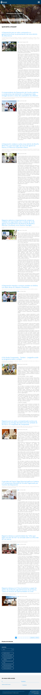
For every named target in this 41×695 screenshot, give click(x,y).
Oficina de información (7, 655)
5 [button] (36, 20)
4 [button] (35, 20)
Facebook (24, 685)
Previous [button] (1, 12)
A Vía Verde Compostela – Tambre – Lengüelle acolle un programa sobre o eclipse (20, 358)
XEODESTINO (4, 647)
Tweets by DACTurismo (6, 684)
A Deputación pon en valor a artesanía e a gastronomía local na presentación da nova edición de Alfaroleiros (19, 34)
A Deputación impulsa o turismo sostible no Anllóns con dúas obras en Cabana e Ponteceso (20, 286)
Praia (4, 662)
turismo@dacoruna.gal (34, 691)
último (37, 637)
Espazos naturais (6, 653)
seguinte (32, 637)
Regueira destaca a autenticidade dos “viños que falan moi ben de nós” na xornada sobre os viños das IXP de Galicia (20, 537)
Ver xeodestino (14, 16)
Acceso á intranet (36, 693)
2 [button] (33, 20)
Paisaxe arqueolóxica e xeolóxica (7, 659)
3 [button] (34, 20)
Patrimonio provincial (7, 665)
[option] (20, 14)
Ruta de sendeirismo (7, 668)
